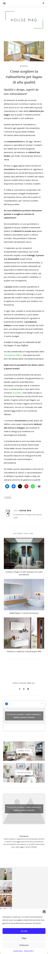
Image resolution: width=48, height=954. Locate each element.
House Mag (25, 510)
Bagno (24, 66)
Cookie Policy (18, 951)
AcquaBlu (17, 393)
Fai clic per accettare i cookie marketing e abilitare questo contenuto (24, 715)
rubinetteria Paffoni (13, 355)
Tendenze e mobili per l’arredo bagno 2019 (24, 651)
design (8, 497)
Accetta (24, 931)
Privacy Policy (29, 951)
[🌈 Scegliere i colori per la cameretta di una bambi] (6, 887)
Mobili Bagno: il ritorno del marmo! (24, 613)
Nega (24, 938)
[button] (44, 911)
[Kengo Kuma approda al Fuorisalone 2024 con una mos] (6, 901)
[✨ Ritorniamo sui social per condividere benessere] (6, 874)
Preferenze (24, 945)
